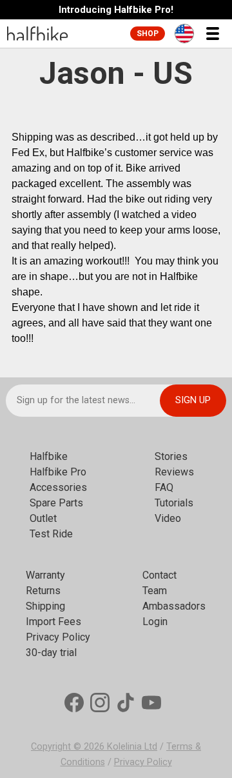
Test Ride (51, 534)
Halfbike (49, 456)
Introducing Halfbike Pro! (116, 10)
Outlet (43, 518)
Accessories (58, 487)
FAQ (164, 487)
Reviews (174, 472)
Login (155, 621)
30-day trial (51, 652)
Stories (171, 456)
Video (168, 518)
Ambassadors (174, 606)
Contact (159, 575)
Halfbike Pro (58, 472)
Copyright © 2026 (69, 746)
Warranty (45, 575)
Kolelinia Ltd (132, 746)
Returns (43, 590)
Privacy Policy (58, 637)
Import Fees (53, 621)
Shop (148, 33)
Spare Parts (56, 503)
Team (154, 590)
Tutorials (174, 503)
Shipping (45, 606)
